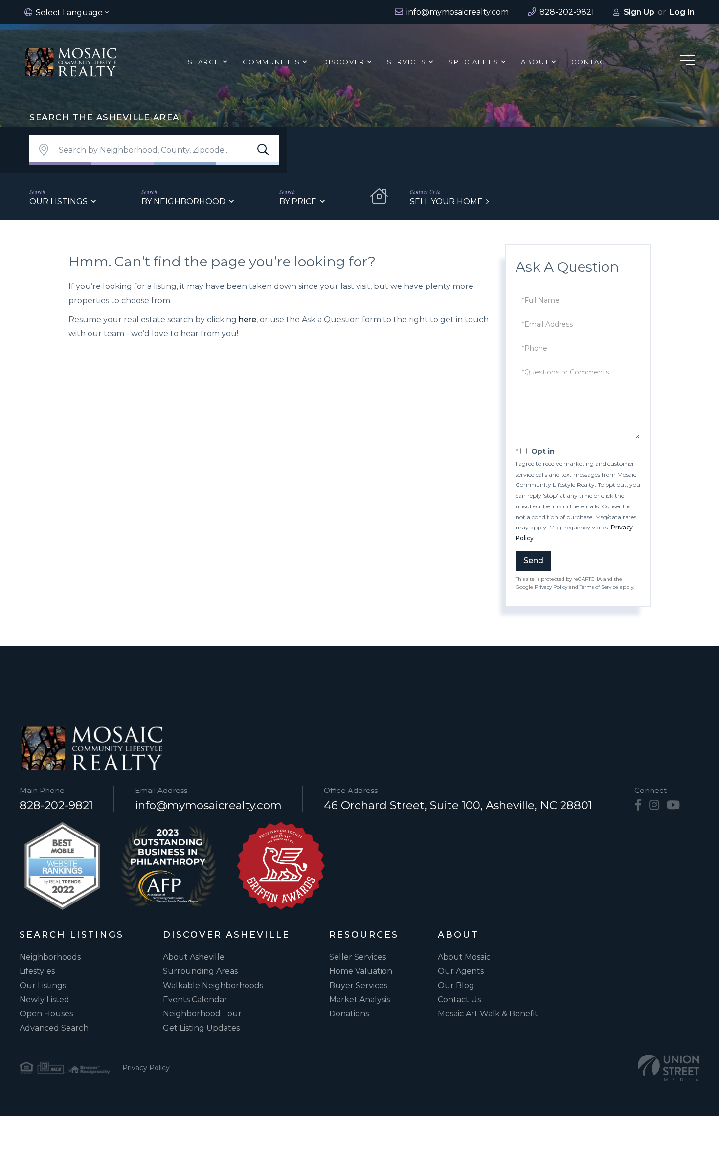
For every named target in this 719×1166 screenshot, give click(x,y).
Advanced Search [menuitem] (54, 1028)
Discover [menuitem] (343, 62)
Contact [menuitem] (590, 62)
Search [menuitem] (204, 62)
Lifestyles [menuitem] (37, 971)
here (247, 319)
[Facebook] (638, 805)
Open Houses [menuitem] (46, 1013)
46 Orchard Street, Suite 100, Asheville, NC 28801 (458, 805)
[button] (263, 150)
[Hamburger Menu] (687, 61)
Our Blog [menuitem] (456, 985)
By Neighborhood (183, 201)
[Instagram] (654, 805)
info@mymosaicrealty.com (208, 805)
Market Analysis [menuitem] (359, 999)
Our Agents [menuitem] (461, 971)
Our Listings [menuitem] (43, 985)
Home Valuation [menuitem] (360, 971)
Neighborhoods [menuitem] (50, 957)
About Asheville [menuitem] (194, 957)
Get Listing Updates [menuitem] (201, 1028)
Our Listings (58, 201)
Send (533, 560)
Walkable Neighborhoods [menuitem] (213, 985)
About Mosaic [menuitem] (464, 957)
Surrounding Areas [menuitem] (200, 971)
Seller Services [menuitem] (357, 957)
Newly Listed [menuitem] (44, 999)
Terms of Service (599, 587)
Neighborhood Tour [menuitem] (202, 1013)
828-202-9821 (56, 805)
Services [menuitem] (407, 62)
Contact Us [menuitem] (459, 999)
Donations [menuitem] (349, 1013)
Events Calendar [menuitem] (195, 999)
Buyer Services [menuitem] (358, 985)
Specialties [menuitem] (474, 62)
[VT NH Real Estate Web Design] (668, 1068)
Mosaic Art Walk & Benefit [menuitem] (488, 1013)
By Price (297, 201)
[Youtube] (673, 805)
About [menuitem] (535, 62)
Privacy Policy (551, 587)
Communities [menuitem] (271, 62)
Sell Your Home (446, 201)
